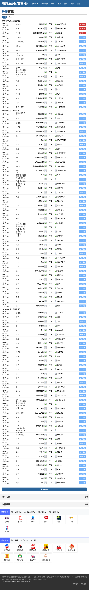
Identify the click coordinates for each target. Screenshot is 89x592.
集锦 (59, 4)
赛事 (78, 4)
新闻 (65, 4)
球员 (39, 11)
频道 (26, 11)
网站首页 (75, 584)
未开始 (82, 37)
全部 (4, 17)
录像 (52, 4)
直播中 (82, 24)
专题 (46, 11)
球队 (33, 11)
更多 (10, 17)
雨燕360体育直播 (14, 3)
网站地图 (83, 584)
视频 (72, 4)
